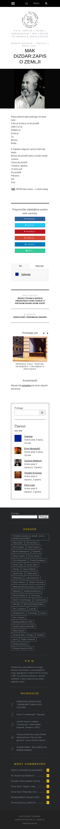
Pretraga (19, 408)
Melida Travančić (36, 582)
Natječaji (16, 591)
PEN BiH (16, 604)
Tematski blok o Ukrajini (23, 635)
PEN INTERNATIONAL (34, 604)
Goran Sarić (18, 565)
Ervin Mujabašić (32, 448)
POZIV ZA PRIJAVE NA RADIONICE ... (28, 770)
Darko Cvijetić (19, 556)
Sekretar (28, 436)
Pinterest (30, 231)
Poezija (41, 43)
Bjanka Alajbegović (21, 551)
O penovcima (40, 600)
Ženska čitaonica (20, 644)
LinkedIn (30, 244)
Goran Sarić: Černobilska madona (30, 315)
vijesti (15, 639)
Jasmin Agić (18, 573)
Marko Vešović (19, 582)
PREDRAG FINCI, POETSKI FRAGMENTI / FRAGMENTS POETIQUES (30, 366)
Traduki (40, 635)
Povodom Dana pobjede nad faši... (26, 781)
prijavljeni (27, 385)
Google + (30, 238)
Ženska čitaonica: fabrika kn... (24, 802)
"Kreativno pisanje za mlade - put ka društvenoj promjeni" (28, 537)
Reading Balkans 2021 (23, 622)
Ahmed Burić (32, 543)
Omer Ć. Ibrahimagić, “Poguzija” (31, 714)
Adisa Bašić (18, 543)
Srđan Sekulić (19, 631)
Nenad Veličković (20, 595)
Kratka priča (32, 573)
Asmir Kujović (34, 547)
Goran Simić (32, 565)
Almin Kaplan (18, 547)
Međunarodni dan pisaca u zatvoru (28, 587)
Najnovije (39, 266)
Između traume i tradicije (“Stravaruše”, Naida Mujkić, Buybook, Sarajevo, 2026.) (29, 724)
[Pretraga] (42, 412)
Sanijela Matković (33, 461)
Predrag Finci (18, 613)
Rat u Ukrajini (18, 617)
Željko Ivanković (28, 639)
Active (20, 430)
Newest (16, 430)
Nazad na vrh (29, 823)
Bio (20, 266)
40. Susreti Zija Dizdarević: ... (24, 775)
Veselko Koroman (33, 473)
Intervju (16, 569)
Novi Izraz (35, 595)
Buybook (36, 551)
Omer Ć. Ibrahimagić (22, 600)
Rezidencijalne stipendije (23, 626)
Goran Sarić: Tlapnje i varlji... (24, 786)
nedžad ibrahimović (32, 591)
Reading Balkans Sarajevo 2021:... (26, 797)
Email (30, 250)
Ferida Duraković (37, 560)
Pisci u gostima (19, 609)
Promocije (32, 613)
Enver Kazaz (33, 556)
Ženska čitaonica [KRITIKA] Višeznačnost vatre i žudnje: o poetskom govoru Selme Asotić (30, 299)
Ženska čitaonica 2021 (23, 648)
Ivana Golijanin (29, 569)
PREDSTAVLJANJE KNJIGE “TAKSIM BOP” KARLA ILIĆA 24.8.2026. (29, 704)
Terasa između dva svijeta (31, 737)
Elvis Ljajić (29, 485)
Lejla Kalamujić (32, 578)
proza (42, 613)
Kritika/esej (17, 578)
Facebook (30, 219)
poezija (32, 609)
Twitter (30, 225)
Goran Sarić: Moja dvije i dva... (24, 792)
